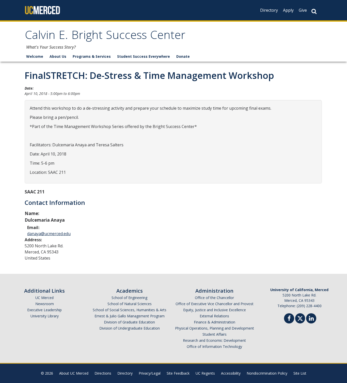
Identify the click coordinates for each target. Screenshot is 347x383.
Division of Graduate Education (129, 322)
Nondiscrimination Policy (267, 373)
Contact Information (55, 202)
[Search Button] (314, 11)
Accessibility (231, 373)
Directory (269, 10)
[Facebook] (289, 319)
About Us (58, 56)
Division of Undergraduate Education (129, 328)
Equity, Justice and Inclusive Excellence (214, 309)
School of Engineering (129, 297)
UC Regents (205, 373)
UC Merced (44, 297)
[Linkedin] (311, 319)
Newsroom (44, 303)
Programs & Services (92, 56)
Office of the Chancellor (214, 297)
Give (303, 10)
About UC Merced (73, 373)
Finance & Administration (214, 322)
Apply (288, 10)
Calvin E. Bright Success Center (105, 36)
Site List (299, 373)
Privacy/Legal (150, 373)
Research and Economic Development (214, 340)
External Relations (214, 316)
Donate (183, 56)
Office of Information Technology (214, 346)
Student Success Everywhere (143, 56)
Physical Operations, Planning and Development (214, 328)
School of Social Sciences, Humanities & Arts (129, 309)
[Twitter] (300, 318)
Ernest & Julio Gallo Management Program (129, 316)
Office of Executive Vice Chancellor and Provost (215, 303)
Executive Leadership (44, 309)
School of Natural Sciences (129, 303)
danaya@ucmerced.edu (49, 233)
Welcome (34, 56)
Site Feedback (178, 373)
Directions (102, 373)
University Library (44, 316)
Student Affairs (214, 334)
